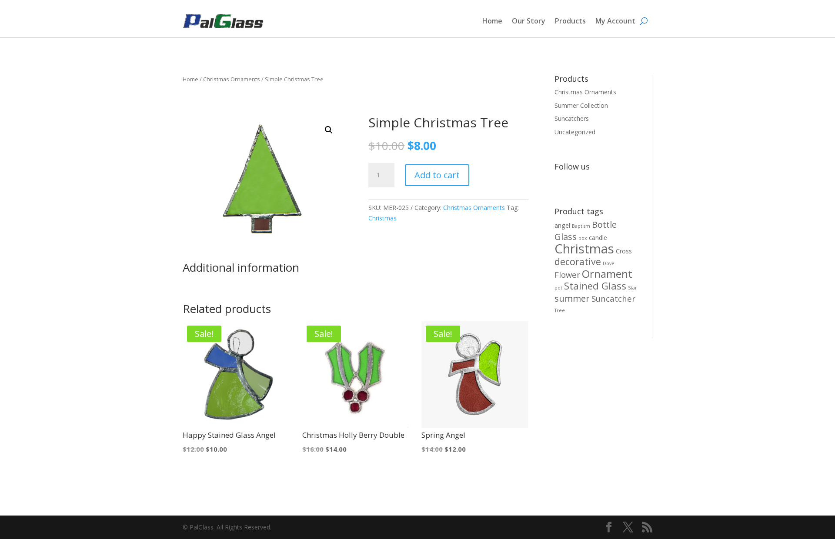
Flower (567, 274)
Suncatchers (571, 118)
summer (572, 298)
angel (562, 225)
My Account (615, 21)
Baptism (581, 226)
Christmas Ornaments (231, 79)
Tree (559, 310)
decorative (577, 261)
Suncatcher (613, 298)
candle (598, 237)
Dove (609, 263)
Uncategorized (574, 132)
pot (558, 288)
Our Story (528, 21)
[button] (329, 130)
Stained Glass (595, 286)
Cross (624, 251)
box (582, 238)
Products (570, 21)
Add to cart (437, 175)
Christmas (382, 218)
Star (632, 288)
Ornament (607, 273)
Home (492, 21)
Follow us (572, 166)
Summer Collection (581, 105)
